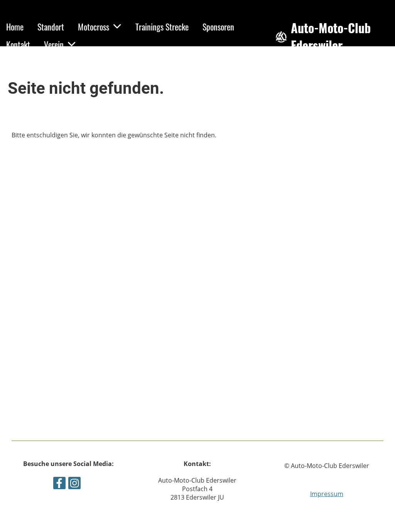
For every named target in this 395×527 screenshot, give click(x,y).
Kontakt (18, 44)
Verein (54, 44)
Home (15, 26)
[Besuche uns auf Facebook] (59, 484)
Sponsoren (218, 26)
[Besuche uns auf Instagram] (74, 484)
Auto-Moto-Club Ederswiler (331, 36)
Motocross (93, 26)
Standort (50, 26)
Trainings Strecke (162, 26)
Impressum (326, 494)
